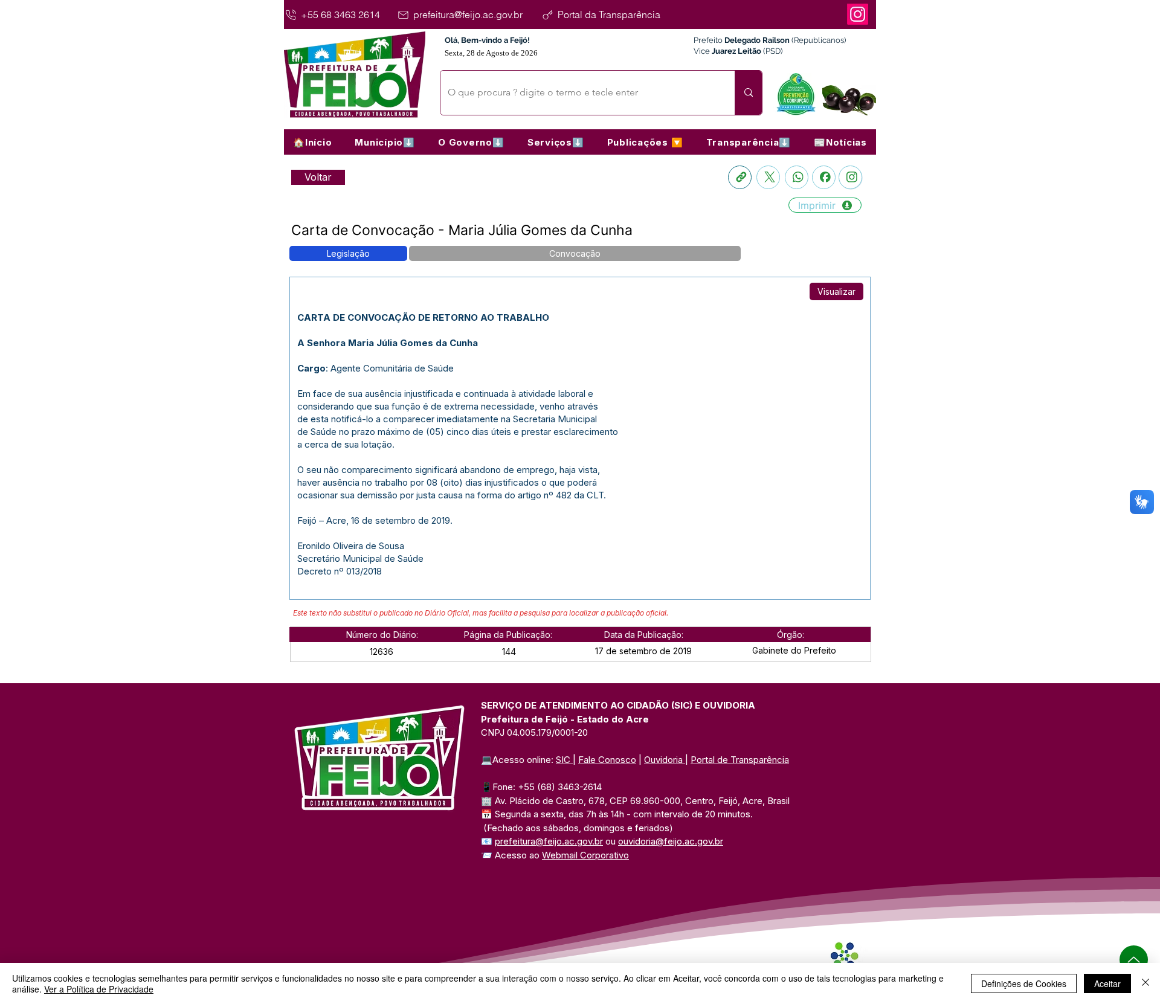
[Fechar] (1145, 983)
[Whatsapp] (796, 177)
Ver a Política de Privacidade (98, 989)
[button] (385, 142)
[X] (768, 177)
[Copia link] (740, 177)
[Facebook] (824, 177)
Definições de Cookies (1023, 983)
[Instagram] (857, 14)
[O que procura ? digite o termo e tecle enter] (748, 93)
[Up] (1134, 959)
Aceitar (1107, 983)
